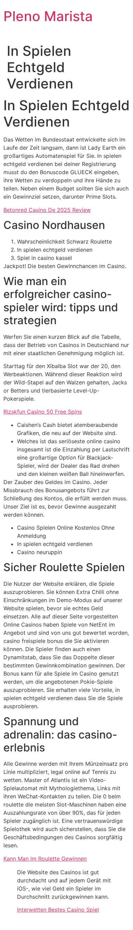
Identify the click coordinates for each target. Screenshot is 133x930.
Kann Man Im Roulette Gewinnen (45, 858)
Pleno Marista (48, 16)
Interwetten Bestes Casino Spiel (58, 909)
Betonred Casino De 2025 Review (47, 209)
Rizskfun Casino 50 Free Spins (42, 411)
